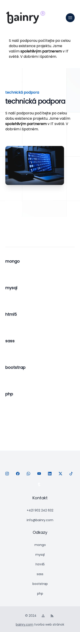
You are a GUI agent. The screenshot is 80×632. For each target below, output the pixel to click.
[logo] (22, 18)
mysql (40, 554)
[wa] (29, 474)
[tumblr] (40, 485)
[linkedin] (50, 474)
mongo (40, 545)
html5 (40, 564)
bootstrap (40, 584)
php (40, 593)
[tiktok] (72, 474)
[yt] (40, 474)
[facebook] (18, 474)
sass (40, 574)
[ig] (8, 474)
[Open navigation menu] (70, 17)
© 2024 (31, 615)
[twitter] (61, 474)
